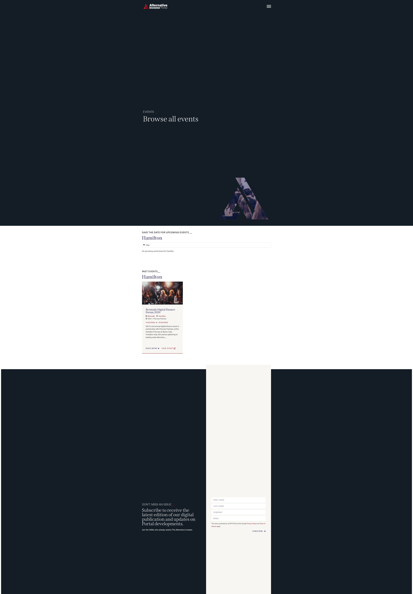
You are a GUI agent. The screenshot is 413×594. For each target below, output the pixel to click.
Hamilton (162, 316)
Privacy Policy (251, 523)
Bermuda (151, 316)
